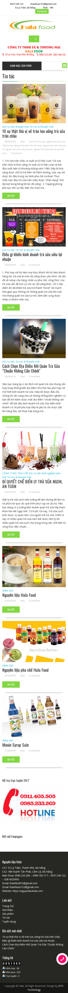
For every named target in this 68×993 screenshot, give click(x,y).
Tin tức (6, 917)
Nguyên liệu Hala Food (19, 595)
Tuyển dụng (9, 921)
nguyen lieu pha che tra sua (18, 149)
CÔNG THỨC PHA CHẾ (15, 473)
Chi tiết (11, 196)
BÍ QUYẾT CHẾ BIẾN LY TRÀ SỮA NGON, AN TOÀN (32, 483)
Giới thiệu (7, 910)
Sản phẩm (8, 913)
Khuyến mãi (22, 126)
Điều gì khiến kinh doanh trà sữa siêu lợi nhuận (32, 256)
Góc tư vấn (8, 126)
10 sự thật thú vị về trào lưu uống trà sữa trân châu (33, 133)
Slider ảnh (7, 590)
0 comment (16, 153)
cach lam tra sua (37, 141)
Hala (22, 141)
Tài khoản (42, 11)
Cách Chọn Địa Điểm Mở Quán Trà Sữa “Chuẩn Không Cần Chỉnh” (31, 368)
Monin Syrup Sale (15, 745)
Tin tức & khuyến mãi (41, 126)
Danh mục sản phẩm (20, 65)
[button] (64, 65)
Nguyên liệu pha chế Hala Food (25, 670)
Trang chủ (8, 906)
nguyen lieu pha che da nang (28, 145)
